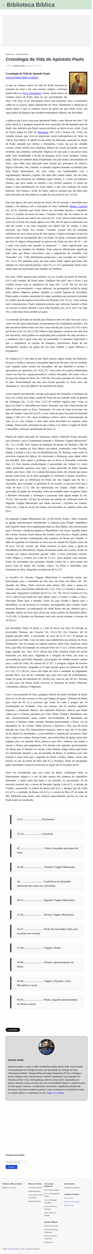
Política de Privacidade (71, 1202)
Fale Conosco (68, 1198)
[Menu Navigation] (3, 5)
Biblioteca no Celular (9, 1188)
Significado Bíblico (34, 1191)
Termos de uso (69, 1205)
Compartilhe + (12, 1030)
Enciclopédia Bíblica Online (22, 77)
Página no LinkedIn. (55, 1093)
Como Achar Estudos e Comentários (36, 1196)
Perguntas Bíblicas (34, 1201)
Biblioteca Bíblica (31, 5)
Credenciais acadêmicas (72, 1188)
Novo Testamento (32, 93)
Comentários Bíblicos (35, 1188)
